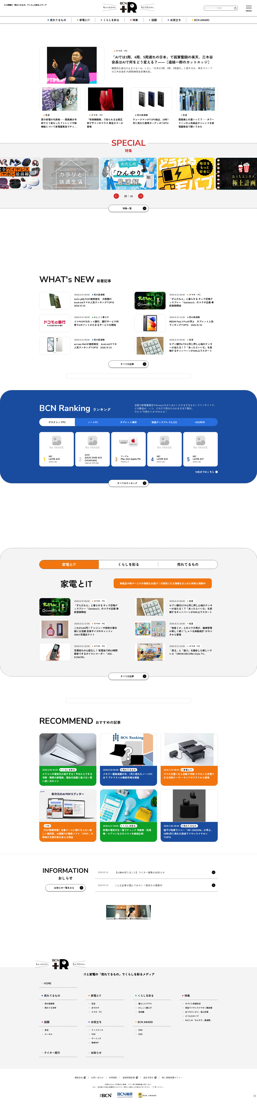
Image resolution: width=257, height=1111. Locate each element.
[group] (71, 174)
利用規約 (113, 1077)
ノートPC (93, 422)
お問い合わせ (97, 1077)
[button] (116, 196)
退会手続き (148, 1077)
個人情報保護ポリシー (172, 1077)
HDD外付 (200, 422)
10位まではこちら (204, 472)
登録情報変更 (129, 1077)
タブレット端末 (128, 422)
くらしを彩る (128, 564)
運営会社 (79, 1077)
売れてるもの (188, 564)
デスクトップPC (57, 422)
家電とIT (69, 564)
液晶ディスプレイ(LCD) (164, 422)
